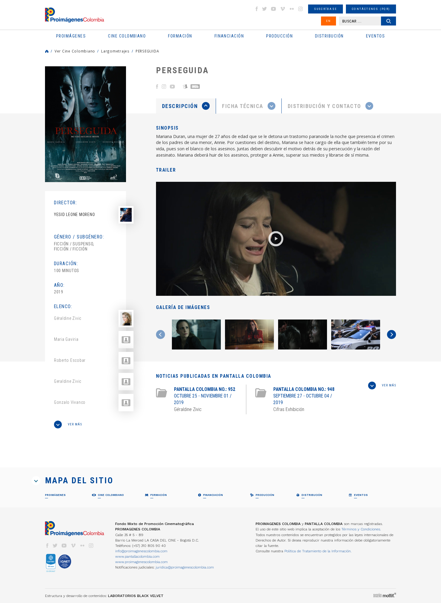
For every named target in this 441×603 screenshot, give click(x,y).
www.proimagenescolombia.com (141, 562)
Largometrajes (115, 51)
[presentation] (186, 105)
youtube (274, 9)
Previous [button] (160, 334)
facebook (256, 9)
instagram (301, 9)
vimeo (283, 9)
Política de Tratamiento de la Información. (318, 551)
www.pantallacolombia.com (137, 556)
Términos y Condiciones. (361, 529)
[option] (85, 124)
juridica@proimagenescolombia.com (185, 567)
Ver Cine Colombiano (75, 51)
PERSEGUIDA (147, 51)
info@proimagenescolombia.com (141, 551)
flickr (292, 9)
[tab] (186, 106)
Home (47, 51)
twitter (265, 9)
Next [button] (391, 334)
